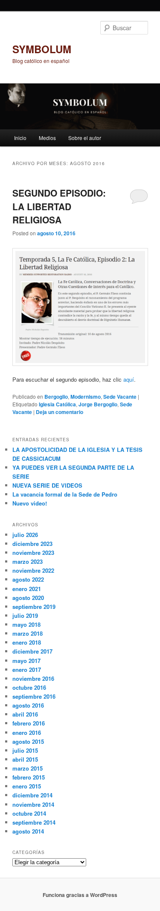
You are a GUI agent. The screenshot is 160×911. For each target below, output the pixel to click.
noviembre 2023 (33, 552)
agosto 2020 (28, 598)
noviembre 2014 (33, 804)
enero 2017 (26, 669)
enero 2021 (26, 589)
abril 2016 (25, 714)
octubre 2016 (29, 687)
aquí (128, 379)
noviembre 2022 (33, 570)
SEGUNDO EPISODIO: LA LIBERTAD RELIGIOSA (59, 206)
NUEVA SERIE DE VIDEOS (47, 485)
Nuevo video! (29, 503)
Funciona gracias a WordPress (80, 895)
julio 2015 (25, 750)
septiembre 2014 (33, 822)
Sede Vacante (120, 396)
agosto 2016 (28, 705)
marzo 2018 (27, 633)
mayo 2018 (26, 624)
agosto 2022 (28, 579)
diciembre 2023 (32, 544)
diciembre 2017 (32, 651)
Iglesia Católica (57, 404)
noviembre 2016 (33, 678)
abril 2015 (25, 759)
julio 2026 (25, 535)
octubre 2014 (29, 813)
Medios (47, 137)
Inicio (20, 137)
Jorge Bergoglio (98, 404)
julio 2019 (25, 615)
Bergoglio (56, 396)
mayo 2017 (26, 661)
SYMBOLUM (41, 49)
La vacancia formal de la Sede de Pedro (64, 494)
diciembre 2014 (32, 795)
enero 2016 (26, 732)
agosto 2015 (28, 741)
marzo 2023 (27, 561)
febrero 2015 (28, 777)
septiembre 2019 (33, 607)
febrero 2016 (28, 723)
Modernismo (85, 396)
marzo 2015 (27, 768)
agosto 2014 (28, 831)
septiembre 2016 (33, 696)
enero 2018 (26, 642)
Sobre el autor (84, 137)
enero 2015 (26, 786)
